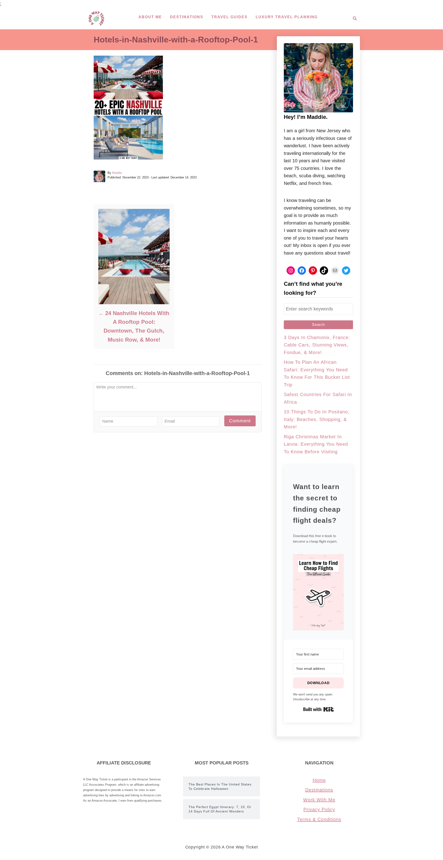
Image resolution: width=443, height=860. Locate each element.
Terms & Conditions (319, 819)
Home (319, 780)
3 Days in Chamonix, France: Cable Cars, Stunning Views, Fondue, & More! (317, 345)
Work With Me (319, 799)
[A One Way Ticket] (96, 18)
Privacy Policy (319, 809)
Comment (240, 420)
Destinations (319, 789)
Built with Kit (318, 709)
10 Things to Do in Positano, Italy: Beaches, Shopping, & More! (317, 419)
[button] (318, 592)
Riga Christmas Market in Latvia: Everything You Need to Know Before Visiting (316, 444)
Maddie (117, 172)
